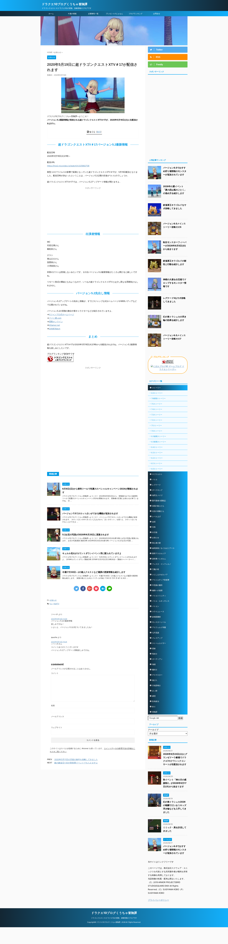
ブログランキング (135, 14)
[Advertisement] (93, 208)
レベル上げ (156, 516)
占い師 (154, 691)
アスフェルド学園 (159, 627)
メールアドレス (57, 716)
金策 (154, 522)
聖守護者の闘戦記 (159, 501)
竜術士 (154, 654)
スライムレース (158, 611)
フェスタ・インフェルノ (161, 564)
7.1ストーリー (156, 425)
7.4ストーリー (156, 409)
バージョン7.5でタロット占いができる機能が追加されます (90, 513)
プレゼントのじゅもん (114, 14)
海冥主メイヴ (157, 495)
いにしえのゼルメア (160, 574)
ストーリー (156, 388)
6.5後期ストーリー (158, 436)
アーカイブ (153, 729)
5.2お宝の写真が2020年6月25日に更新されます (85, 534)
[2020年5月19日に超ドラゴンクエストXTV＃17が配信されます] (102, 588)
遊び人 (154, 680)
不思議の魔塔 (157, 585)
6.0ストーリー (157, 469)
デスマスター (157, 675)
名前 (53, 705)
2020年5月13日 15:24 (59, 642)
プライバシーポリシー (158, 900)
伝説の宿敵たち (158, 511)
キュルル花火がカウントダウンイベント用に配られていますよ (91, 553)
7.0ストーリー (156, 431)
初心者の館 (156, 543)
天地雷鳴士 (156, 685)
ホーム (51, 14)
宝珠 (154, 527)
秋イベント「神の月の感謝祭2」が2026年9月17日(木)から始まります (174, 783)
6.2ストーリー (157, 458)
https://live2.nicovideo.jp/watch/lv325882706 (68, 166)
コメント (54, 673)
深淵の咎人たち (158, 506)
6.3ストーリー (157, 452)
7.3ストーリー (156, 415)
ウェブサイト (56, 727)
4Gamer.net (54, 325)
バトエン (155, 606)
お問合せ (156, 14)
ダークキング (157, 490)
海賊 (154, 664)
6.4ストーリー (157, 447)
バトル (154, 479)
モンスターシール (159, 622)
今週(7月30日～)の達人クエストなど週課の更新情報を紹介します (93, 572)
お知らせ (53, 600)
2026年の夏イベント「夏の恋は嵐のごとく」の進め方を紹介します (174, 190)
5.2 (51, 604)
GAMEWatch (54, 328)
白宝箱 (154, 532)
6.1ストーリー (156, 463)
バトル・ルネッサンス (160, 601)
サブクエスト (157, 474)
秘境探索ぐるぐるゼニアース (163, 548)
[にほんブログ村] (168, 369)
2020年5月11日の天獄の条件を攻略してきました (76, 759)
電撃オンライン (56, 321)
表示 (99, 132)
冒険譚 (154, 712)
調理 (154, 696)
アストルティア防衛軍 (160, 580)
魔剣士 (154, 670)
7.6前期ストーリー (158, 398)
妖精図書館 (156, 617)
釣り (154, 707)
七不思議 (155, 633)
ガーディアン (157, 659)
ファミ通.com (55, 318)
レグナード (156, 485)
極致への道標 (157, 590)
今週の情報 (72, 14)
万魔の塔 (155, 569)
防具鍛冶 (155, 701)
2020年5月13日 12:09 (59, 619)
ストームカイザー (159, 643)
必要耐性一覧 (93, 14)
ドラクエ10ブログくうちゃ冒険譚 (64, 4)
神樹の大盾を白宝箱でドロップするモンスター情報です (174, 283)
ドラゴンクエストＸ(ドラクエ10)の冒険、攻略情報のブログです (114, 918)
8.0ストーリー (157, 393)
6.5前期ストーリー (158, 442)
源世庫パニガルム (159, 559)
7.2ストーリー (156, 420)
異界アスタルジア (159, 553)
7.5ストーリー (156, 404)
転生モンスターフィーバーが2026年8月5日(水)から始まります (174, 245)
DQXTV (56, 604)
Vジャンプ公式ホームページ (61, 314)
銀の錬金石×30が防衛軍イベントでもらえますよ (76, 763)
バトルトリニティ (159, 596)
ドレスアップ (157, 638)
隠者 (154, 648)
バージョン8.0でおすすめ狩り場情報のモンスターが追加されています (174, 171)
